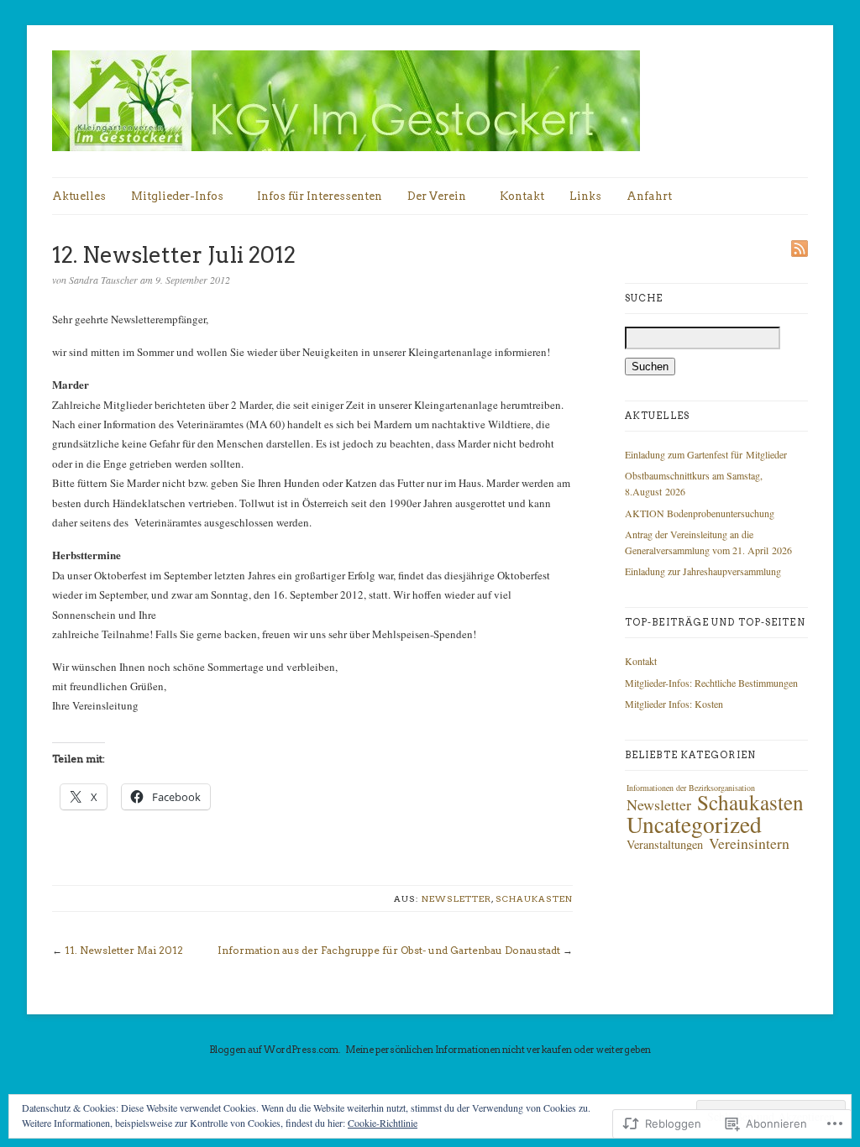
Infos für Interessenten (319, 196)
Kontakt (522, 196)
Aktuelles (79, 196)
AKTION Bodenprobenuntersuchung (699, 513)
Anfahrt (649, 196)
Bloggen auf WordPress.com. (274, 1049)
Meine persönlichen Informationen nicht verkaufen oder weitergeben (498, 1049)
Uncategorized (694, 824)
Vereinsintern (749, 843)
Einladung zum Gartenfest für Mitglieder (706, 454)
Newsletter (456, 898)
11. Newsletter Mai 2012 (124, 950)
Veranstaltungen (665, 844)
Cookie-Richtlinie (382, 1122)
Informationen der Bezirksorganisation (691, 787)
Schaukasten (534, 898)
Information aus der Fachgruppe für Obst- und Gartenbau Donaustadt (389, 950)
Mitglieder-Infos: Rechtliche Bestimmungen (711, 682)
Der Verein (436, 196)
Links (585, 196)
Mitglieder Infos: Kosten (674, 703)
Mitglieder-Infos (177, 196)
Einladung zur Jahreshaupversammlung (703, 571)
